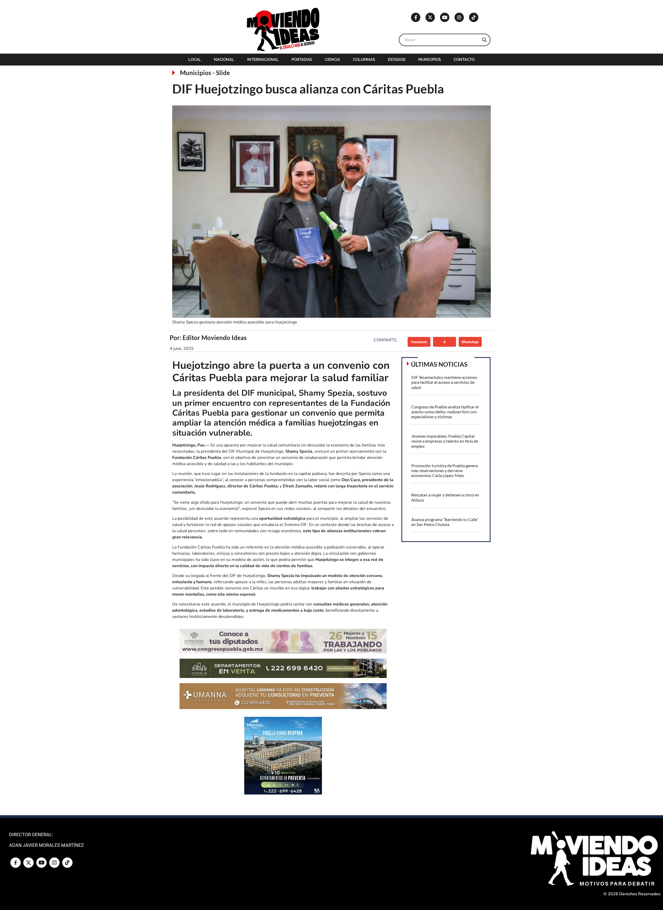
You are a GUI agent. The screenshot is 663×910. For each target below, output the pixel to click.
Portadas (302, 59)
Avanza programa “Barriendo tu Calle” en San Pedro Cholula (444, 522)
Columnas (364, 59)
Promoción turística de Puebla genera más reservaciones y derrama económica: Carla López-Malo (444, 470)
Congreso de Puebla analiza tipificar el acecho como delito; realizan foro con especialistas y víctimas (445, 411)
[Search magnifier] (484, 40)
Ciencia (332, 59)
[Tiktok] (473, 17)
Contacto (464, 59)
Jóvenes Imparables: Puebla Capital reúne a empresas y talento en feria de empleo (444, 441)
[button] (419, 342)
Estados (396, 59)
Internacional (263, 59)
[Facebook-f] (415, 17)
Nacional (224, 59)
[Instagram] (459, 17)
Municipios (429, 59)
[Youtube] (444, 17)
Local (194, 59)
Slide (223, 72)
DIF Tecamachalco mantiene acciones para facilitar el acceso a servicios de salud (444, 382)
